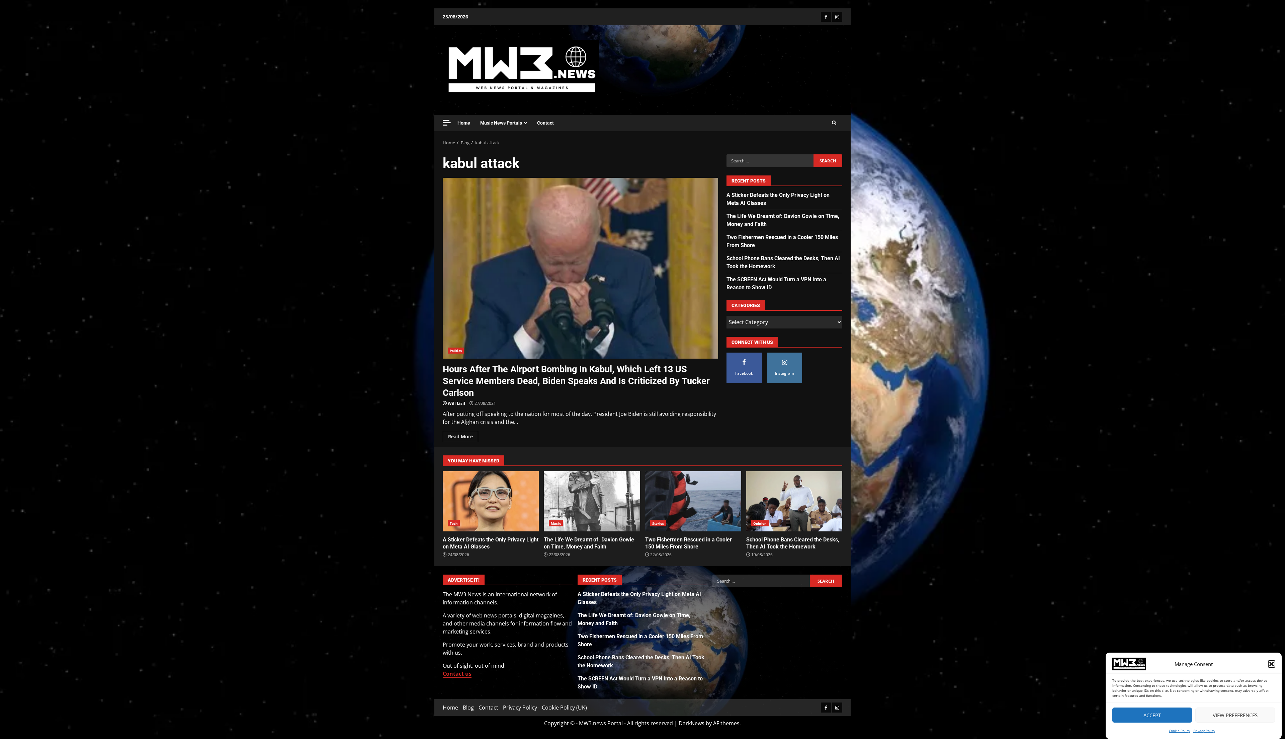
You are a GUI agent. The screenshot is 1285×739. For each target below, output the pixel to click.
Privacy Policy (1204, 730)
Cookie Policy (1179, 730)
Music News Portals (501, 123)
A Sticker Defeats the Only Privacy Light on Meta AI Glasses (491, 501)
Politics (456, 350)
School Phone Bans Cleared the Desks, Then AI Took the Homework (794, 501)
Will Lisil (456, 403)
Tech (454, 523)
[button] (1271, 664)
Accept (1152, 715)
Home (463, 123)
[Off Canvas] (447, 123)
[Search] (834, 123)
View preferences (1235, 715)
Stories (658, 523)
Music (556, 523)
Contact (545, 123)
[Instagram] (837, 17)
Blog (468, 707)
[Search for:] (769, 160)
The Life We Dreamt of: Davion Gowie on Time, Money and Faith (592, 501)
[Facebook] (826, 17)
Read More (460, 436)
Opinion (760, 523)
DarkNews (691, 723)
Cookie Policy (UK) (564, 707)
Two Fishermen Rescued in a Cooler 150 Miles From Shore (693, 501)
